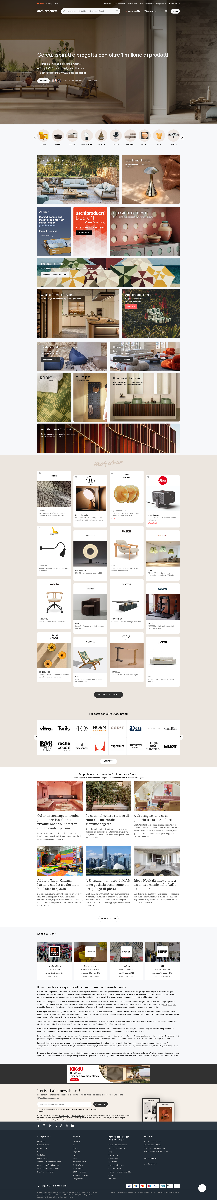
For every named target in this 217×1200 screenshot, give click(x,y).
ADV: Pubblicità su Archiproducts (156, 1152)
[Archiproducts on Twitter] (56, 1125)
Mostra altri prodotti (108, 695)
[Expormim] (117, 746)
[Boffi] (171, 746)
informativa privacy (78, 1115)
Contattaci (41, 1155)
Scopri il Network (43, 1145)
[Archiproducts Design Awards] (90, 231)
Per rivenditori (132, 4)
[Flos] (82, 728)
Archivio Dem (78, 1165)
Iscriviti (102, 1104)
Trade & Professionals (146, 4)
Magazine (76, 1152)
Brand (75, 1145)
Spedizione (112, 1162)
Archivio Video (78, 1168)
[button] (107, 4)
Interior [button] (40, 3)
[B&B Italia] (46, 746)
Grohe (129, 1039)
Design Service (161, 4)
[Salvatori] (153, 728)
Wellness (125, 1002)
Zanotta (49, 1007)
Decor (117, 1002)
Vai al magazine (108, 919)
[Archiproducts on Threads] (61, 1125)
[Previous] (34, 137)
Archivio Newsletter (80, 1162)
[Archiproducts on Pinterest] (50, 1125)
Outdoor (93, 1002)
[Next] (182, 137)
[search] (64, 11)
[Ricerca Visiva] (117, 11)
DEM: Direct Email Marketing (154, 1148)
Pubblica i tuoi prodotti (152, 1141)
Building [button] (49, 3)
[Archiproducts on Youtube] (67, 1125)
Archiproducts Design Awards (48, 1168)
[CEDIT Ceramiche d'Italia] (117, 728)
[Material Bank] (54, 231)
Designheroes (78, 1179)
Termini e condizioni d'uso (143, 1192)
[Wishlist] (162, 11)
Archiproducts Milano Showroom (49, 1162)
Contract (134, 1002)
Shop (110, 1152)
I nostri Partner (42, 1148)
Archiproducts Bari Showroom (48, 1165)
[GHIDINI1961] (153, 746)
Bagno (85, 1002)
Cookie (130, 1192)
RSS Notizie (158, 1192)
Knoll (170, 1004)
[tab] (110, 3)
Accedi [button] (175, 11)
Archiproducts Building (81, 1175)
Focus (75, 1158)
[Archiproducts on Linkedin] (72, 1125)
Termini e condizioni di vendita (119, 1172)
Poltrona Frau (104, 1012)
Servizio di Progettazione (117, 1145)
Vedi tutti (108, 761)
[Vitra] (46, 728)
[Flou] (135, 728)
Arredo (62, 1002)
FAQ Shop (112, 1179)
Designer (76, 1148)
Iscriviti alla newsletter (45, 1172)
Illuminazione (73, 1002)
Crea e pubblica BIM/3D (152, 1145)
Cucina (111, 1002)
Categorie (76, 1141)
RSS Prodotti (167, 1192)
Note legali (112, 1175)
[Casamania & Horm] (100, 728)
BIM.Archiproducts (79, 1172)
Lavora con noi (42, 1158)
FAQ (38, 1152)
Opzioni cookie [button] (122, 1192)
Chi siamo (41, 1141)
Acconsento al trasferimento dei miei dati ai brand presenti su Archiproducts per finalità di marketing (68, 1110)
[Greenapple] (82, 746)
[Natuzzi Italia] (135, 746)
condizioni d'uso (64, 1115)
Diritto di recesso (114, 1168)
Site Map (176, 1192)
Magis (39, 1014)
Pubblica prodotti (119, 4)
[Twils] (64, 728)
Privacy (113, 1192)
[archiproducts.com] (47, 11)
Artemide (41, 1007)
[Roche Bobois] (64, 746)
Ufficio (103, 1002)
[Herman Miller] (100, 746)
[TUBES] (90, 397)
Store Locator (113, 1155)
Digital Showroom (150, 1164)
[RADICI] (54, 397)
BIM (56, 3)
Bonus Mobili (113, 1158)
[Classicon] (171, 728)
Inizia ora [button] (43, 81)
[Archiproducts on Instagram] (44, 1125)
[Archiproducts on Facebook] (39, 1125)
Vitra (165, 1004)
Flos (174, 1004)
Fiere (75, 1155)
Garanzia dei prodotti (116, 1165)
